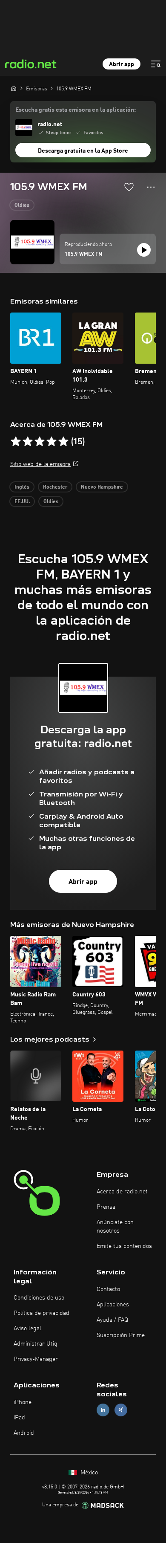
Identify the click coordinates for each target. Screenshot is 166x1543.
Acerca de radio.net (122, 1192)
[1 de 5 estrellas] (16, 442)
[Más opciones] (151, 187)
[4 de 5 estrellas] (51, 442)
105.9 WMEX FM (84, 254)
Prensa (106, 1207)
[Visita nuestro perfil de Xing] (120, 1410)
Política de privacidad (41, 1313)
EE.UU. (22, 501)
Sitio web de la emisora (40, 464)
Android (24, 1433)
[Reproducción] (144, 250)
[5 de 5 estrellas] (63, 442)
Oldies (21, 205)
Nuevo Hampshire (102, 487)
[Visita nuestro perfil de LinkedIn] (103, 1410)
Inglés (21, 487)
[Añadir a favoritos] (129, 187)
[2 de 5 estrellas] (28, 442)
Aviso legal (27, 1329)
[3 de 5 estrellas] (40, 442)
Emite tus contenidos (124, 1246)
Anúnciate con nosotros (115, 1226)
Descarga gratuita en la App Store (83, 151)
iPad (19, 1418)
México (88, 1473)
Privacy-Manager (36, 1359)
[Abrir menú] (156, 64)
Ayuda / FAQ (112, 1320)
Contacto (108, 1289)
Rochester (55, 487)
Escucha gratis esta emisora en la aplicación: (75, 110)
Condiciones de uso (39, 1298)
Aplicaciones (113, 1305)
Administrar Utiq (35, 1344)
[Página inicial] (13, 88)
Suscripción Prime (121, 1335)
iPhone (22, 1402)
